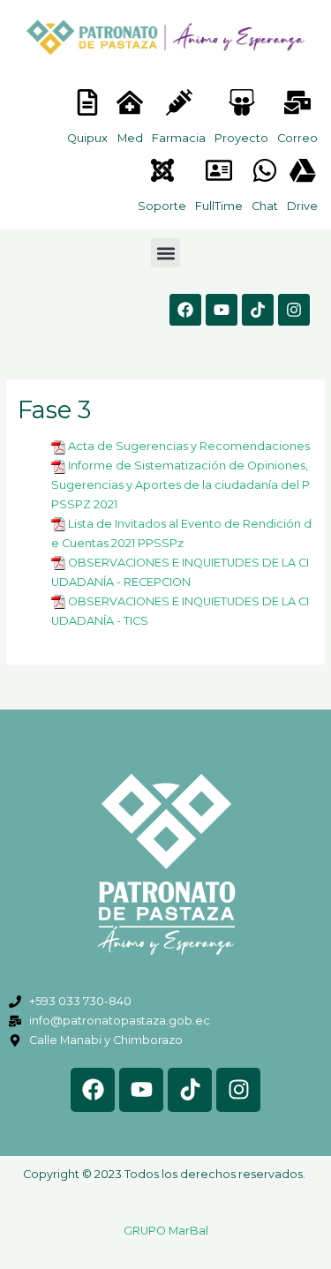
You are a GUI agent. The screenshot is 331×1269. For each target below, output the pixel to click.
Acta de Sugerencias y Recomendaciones (189, 446)
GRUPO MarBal (166, 1230)
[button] (165, 252)
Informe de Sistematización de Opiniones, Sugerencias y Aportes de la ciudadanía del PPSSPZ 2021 (180, 485)
